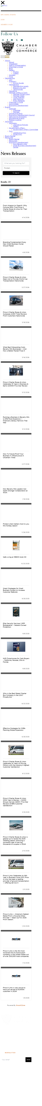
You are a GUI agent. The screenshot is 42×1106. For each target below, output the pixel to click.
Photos (16, 72)
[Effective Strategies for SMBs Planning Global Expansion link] (16, 716)
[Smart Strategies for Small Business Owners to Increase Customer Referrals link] (16, 576)
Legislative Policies (20, 125)
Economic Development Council (22, 115)
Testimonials (18, 89)
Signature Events (16, 113)
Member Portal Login (21, 94)
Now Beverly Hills (20, 144)
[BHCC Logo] (4, 5)
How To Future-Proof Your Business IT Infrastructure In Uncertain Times (13, 455)
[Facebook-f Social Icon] (7, 40)
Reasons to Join (19, 88)
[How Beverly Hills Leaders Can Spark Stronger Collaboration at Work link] (16, 477)
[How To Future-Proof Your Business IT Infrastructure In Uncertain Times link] (16, 442)
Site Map (8, 1083)
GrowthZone (20, 1005)
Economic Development (18, 105)
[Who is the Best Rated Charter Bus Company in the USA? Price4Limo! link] (16, 681)
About (7, 60)
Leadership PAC (19, 133)
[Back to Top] (1, 150)
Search (17, 173)
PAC (11, 131)
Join (10, 80)
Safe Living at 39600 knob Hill (14, 557)
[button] (5, 57)
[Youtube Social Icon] (22, 40)
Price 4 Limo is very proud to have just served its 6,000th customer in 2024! (14, 989)
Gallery (11, 70)
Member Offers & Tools (18, 92)
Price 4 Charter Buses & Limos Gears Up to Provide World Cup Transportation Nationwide (15, 279)
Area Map (9, 1091)
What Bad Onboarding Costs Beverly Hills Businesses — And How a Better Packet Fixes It (14, 349)
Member (16, 112)
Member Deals (18, 96)
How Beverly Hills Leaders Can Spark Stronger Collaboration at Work (15, 490)
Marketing (13, 91)
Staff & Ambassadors (17, 65)
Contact (12, 75)
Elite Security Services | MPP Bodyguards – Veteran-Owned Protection (14, 625)
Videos (16, 73)
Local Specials (18, 97)
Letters (16, 126)
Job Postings (18, 99)
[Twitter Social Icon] (17, 40)
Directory (12, 81)
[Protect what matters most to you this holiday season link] (16, 512)
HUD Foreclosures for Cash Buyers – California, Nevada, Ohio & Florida (16, 660)
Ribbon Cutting (15, 120)
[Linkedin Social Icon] (12, 40)
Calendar (12, 109)
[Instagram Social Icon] (3, 40)
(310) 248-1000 (12, 1029)
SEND (28, 1059)
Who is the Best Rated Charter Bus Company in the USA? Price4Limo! (14, 695)
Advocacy (9, 121)
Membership (10, 78)
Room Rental (10, 136)
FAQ (11, 76)
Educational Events (16, 118)
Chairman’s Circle (16, 67)
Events (7, 107)
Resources (9, 137)
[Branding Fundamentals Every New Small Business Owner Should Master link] (16, 230)
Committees (14, 104)
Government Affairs (17, 128)
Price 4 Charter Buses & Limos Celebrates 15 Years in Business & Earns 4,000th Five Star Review (15, 384)
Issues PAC (17, 134)
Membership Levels (20, 86)
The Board (13, 64)
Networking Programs (18, 117)
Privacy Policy (11, 1087)
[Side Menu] (3, 4)
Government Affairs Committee (25, 129)
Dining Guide (18, 83)
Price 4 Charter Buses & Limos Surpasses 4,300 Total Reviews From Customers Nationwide (15, 314)
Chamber (16, 110)
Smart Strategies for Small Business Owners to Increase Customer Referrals (14, 590)
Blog (11, 68)
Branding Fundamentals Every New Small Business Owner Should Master (14, 244)
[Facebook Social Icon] (5, 1104)
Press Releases (19, 101)
